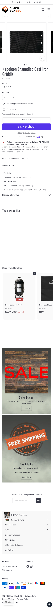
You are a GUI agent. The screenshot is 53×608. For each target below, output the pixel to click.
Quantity (5, 92)
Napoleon (18, 268)
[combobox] (26, 16)
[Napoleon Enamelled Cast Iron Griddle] (19, 237)
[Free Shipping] (26, 439)
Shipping (14, 114)
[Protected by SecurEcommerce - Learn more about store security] (49, 604)
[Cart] (43, 9)
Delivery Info (30, 596)
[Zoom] (42, 58)
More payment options (26, 133)
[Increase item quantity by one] (13, 97)
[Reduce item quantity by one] (4, 97)
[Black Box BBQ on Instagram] (31, 566)
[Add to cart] (34, 216)
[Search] (49, 16)
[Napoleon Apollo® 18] (19, 294)
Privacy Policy (23, 599)
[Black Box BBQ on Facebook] (27, 566)
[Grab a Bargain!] (26, 372)
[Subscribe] (38, 500)
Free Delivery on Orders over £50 (26, 2)
